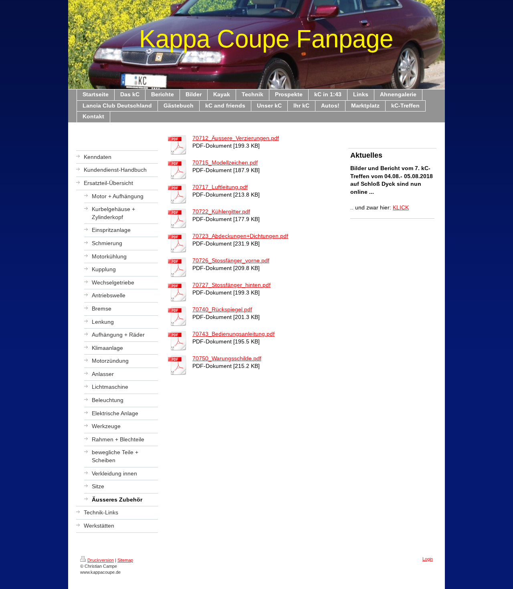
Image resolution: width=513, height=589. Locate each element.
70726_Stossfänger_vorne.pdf (230, 260)
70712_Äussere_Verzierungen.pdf (235, 138)
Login (427, 559)
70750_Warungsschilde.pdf (226, 358)
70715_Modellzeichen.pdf (225, 162)
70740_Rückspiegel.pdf (222, 309)
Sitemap (125, 560)
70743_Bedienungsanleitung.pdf (233, 334)
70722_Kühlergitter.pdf (221, 211)
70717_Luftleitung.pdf (220, 187)
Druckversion (100, 560)
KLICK (401, 207)
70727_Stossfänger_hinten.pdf (231, 285)
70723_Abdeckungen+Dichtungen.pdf (240, 236)
